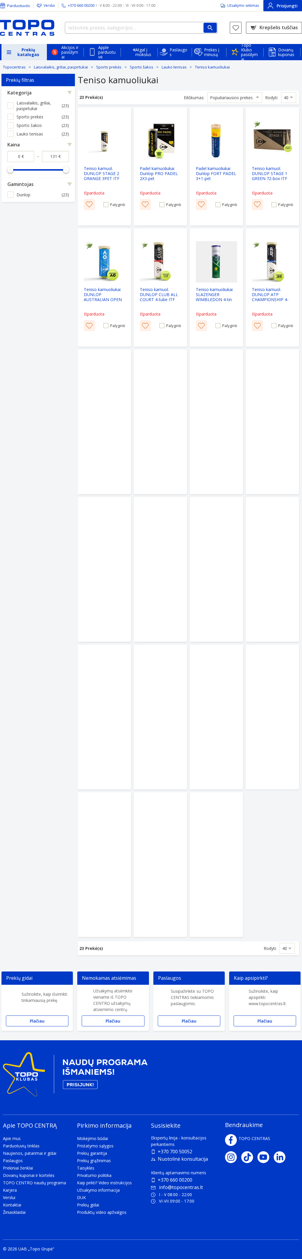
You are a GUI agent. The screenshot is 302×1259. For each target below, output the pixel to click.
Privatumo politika (94, 1175)
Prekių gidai (88, 1205)
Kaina (13, 144)
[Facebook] (231, 1140)
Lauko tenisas (174, 67)
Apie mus (12, 1138)
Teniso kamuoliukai (212, 67)
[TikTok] (249, 1157)
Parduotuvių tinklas (21, 1146)
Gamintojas (20, 184)
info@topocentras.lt (181, 1187)
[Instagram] (233, 1157)
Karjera (10, 1190)
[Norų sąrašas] (236, 28)
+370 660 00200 (175, 1180)
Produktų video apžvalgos (102, 1212)
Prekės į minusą (211, 52)
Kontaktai (12, 1205)
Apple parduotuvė (107, 52)
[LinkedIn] (282, 1157)
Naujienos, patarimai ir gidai (29, 1153)
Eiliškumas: (194, 97)
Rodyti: (271, 97)
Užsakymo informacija (98, 1190)
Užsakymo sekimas (243, 5)
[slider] (10, 170)
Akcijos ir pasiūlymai (69, 52)
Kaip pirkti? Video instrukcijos (104, 1182)
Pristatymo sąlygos (95, 1146)
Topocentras (14, 67)
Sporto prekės (109, 67)
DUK (81, 1197)
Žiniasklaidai (14, 1212)
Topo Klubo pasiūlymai (249, 52)
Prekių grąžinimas (94, 1160)
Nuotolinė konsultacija (183, 1159)
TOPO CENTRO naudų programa (34, 1182)
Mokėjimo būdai (92, 1138)
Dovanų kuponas (286, 52)
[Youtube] (265, 1157)
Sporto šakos (141, 67)
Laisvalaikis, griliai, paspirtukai (61, 67)
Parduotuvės (18, 5)
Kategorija (19, 92)
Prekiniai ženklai (18, 1168)
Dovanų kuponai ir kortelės (29, 1175)
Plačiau (37, 1021)
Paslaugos (178, 52)
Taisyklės (85, 1168)
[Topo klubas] (75, 1076)
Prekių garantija (92, 1153)
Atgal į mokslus (143, 52)
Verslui (49, 5)
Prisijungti (287, 6)
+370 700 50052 (175, 1151)
